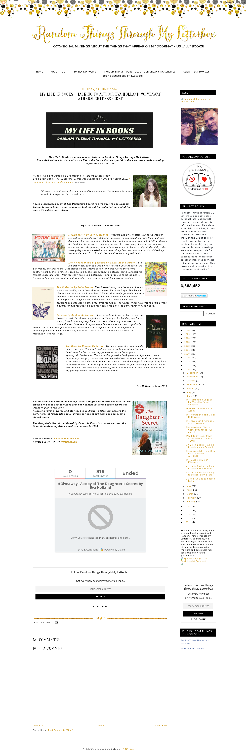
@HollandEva (69, 442)
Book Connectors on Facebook (123, 76)
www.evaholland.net (66, 438)
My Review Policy (85, 72)
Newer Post (40, 725)
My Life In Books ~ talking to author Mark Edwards (200, 446)
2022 (187, 346)
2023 (187, 342)
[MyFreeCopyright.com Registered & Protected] (198, 561)
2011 (187, 522)
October (191, 381)
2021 (187, 350)
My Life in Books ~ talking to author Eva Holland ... (200, 467)
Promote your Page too (192, 649)
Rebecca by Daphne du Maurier (76, 315)
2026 (187, 330)
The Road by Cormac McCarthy (84, 346)
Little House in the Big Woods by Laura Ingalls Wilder (101, 262)
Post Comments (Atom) (60, 730)
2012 (187, 518)
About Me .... (58, 72)
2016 (187, 369)
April (189, 490)
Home (39, 72)
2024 (187, 338)
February (192, 498)
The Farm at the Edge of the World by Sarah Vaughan (199, 402)
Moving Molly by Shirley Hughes (88, 235)
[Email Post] (56, 622)
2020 (187, 354)
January (191, 502)
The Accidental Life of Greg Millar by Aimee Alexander (201, 453)
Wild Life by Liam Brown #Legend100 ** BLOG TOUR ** (199, 438)
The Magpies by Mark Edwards (197, 461)
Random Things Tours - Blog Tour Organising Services (140, 72)
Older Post (161, 725)
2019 (187, 358)
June (189, 396)
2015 (187, 507)
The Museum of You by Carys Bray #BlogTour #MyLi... (199, 429)
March (190, 494)
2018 (187, 362)
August (190, 388)
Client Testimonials (196, 72)
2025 (187, 334)
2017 (187, 365)
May (189, 486)
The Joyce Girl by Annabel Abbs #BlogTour (200, 422)
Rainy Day (128, 749)
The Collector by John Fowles (75, 287)
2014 (187, 510)
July (189, 392)
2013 (187, 514)
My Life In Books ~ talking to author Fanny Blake (200, 473)
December (192, 373)
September (193, 384)
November (192, 377)
